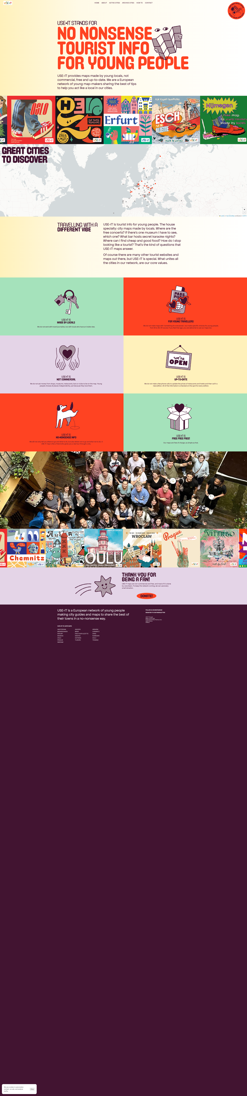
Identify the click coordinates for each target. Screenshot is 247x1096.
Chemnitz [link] (95, 631)
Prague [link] (60, 640)
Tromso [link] (95, 640)
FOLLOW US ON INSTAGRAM (154, 610)
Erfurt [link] (60, 633)
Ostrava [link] (78, 638)
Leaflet (222, 216)
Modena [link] (60, 636)
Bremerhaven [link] (62, 631)
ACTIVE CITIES (114, 3)
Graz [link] (94, 633)
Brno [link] (77, 631)
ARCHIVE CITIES (128, 3)
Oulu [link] (94, 638)
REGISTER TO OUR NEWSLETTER (155, 612)
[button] (139, 186)
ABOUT (104, 3)
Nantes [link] (77, 636)
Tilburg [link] (78, 640)
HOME (96, 3)
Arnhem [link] (95, 629)
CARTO (244, 216)
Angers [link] (78, 629)
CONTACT (149, 3)
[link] (32, 548)
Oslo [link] (59, 638)
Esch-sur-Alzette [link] (81, 633)
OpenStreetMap (230, 216)
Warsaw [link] (60, 642)
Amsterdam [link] (61, 629)
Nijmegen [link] (95, 636)
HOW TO (139, 3)
